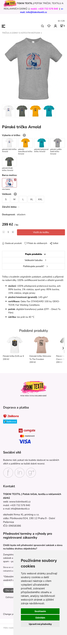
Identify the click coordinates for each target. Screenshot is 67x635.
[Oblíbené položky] (48, 26)
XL (31, 199)
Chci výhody (11, 590)
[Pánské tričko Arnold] (33, 69)
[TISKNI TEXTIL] (10, 3)
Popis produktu (33, 254)
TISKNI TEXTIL (24, 3)
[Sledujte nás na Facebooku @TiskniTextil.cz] (8, 472)
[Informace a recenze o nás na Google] (31, 472)
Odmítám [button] (40, 617)
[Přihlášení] (55, 26)
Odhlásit (9, 597)
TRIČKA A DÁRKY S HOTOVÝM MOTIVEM (21, 33)
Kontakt (9, 486)
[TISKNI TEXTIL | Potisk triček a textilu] (33, 389)
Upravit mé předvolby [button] (40, 624)
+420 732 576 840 (48, 8)
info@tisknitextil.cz (36, 12)
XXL (40, 199)
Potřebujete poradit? (33, 266)
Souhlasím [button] (40, 611)
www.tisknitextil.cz (20, 501)
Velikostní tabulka (34, 260)
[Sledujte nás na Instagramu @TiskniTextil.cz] (19, 472)
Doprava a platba (16, 407)
